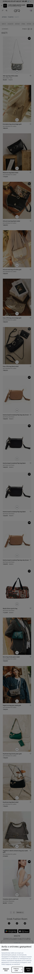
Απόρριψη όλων (6, 969)
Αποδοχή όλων (28, 969)
